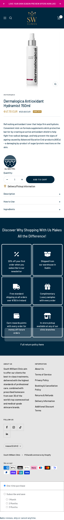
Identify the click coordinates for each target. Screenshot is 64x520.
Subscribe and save (15, 494)
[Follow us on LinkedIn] (7, 434)
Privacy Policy (42, 380)
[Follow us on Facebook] (7, 427)
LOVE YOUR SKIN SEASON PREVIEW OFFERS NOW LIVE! (32, 3)
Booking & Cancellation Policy (46, 387)
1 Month (12, 499)
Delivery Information (45, 401)
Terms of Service (43, 374)
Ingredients (9, 209)
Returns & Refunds (44, 395)
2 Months (13, 503)
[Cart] (58, 17)
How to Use (9, 201)
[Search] (10, 18)
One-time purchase (15, 485)
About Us (39, 368)
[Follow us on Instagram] (13, 427)
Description (9, 193)
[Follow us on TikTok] (20, 427)
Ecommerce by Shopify (41, 455)
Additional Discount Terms (44, 408)
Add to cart (40, 179)
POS (26, 455)
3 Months (13, 507)
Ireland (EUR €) (12, 446)
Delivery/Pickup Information (21, 186)
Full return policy (29, 344)
